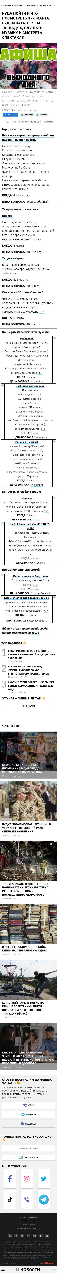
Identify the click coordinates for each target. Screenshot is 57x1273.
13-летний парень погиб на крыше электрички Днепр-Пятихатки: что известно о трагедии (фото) (23, 1008)
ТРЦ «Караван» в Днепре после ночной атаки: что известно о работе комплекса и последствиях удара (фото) (25, 889)
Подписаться (31, 1157)
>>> (26, 189)
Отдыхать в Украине (11, 5)
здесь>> (34, 633)
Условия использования (28, 1217)
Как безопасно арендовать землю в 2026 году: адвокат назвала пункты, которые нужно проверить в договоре (28, 1058)
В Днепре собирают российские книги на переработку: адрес (26, 948)
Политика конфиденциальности (28, 1229)
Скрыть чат (28, 706)
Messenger (30, 1124)
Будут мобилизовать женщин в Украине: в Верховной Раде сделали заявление (31, 654)
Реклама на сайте (29, 1225)
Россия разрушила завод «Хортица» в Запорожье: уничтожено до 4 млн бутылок (28, 670)
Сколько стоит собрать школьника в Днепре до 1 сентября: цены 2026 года (31, 686)
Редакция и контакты (28, 1221)
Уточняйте (37, 381)
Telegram (31, 1114)
